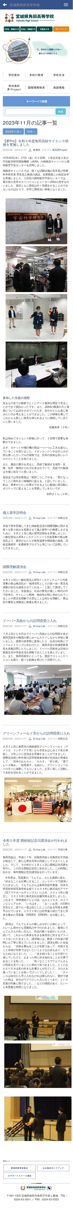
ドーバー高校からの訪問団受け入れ (30, 620)
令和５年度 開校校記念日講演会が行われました (35, 842)
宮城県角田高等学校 (25, 4)
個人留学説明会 (14, 512)
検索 (60, 111)
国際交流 (63, 518)
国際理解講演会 (14, 566)
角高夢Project (59, 150)
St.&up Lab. (39, 518)
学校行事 (63, 849)
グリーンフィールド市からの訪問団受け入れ (36, 733)
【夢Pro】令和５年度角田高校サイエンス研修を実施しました (36, 142)
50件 (30, 131)
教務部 (36, 150)
